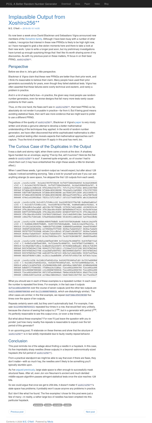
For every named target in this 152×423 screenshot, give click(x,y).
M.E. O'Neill (28, 421)
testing (48, 405)
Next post (90, 411)
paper (78, 122)
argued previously (25, 369)
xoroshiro (57, 405)
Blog (106, 3)
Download (66, 3)
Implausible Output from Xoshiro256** (36, 19)
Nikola (50, 421)
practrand (38, 405)
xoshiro (67, 405)
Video (97, 3)
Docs (77, 3)
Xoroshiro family (33, 38)
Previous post (17, 411)
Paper (87, 3)
